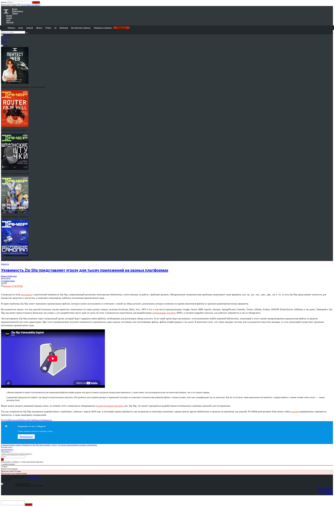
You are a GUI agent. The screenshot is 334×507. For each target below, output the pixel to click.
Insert (28, 505)
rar (18, 420)
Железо (39, 28)
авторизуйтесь (7, 449)
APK (9, 420)
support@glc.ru (34, 476)
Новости (5, 264)
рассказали (26, 294)
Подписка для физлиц (325, 488)
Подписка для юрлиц (325, 490)
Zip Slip (31, 420)
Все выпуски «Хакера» (81, 28)
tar (24, 420)
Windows (11, 28)
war (26, 420)
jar (16, 420)
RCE (21, 420)
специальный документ (164, 312)
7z (6, 420)
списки (294, 411)
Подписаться (26, 436)
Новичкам (63, 28)
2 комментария (8, 281)
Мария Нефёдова (9, 276)
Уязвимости (47, 420)
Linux (20, 28)
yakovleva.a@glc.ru (32, 478)
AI (55, 28)
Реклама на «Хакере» (103, 28)
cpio (13, 420)
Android (29, 28)
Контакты (329, 494)
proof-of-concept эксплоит (110, 405)
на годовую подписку (31, 5)
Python (48, 28)
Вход (331, 4)
